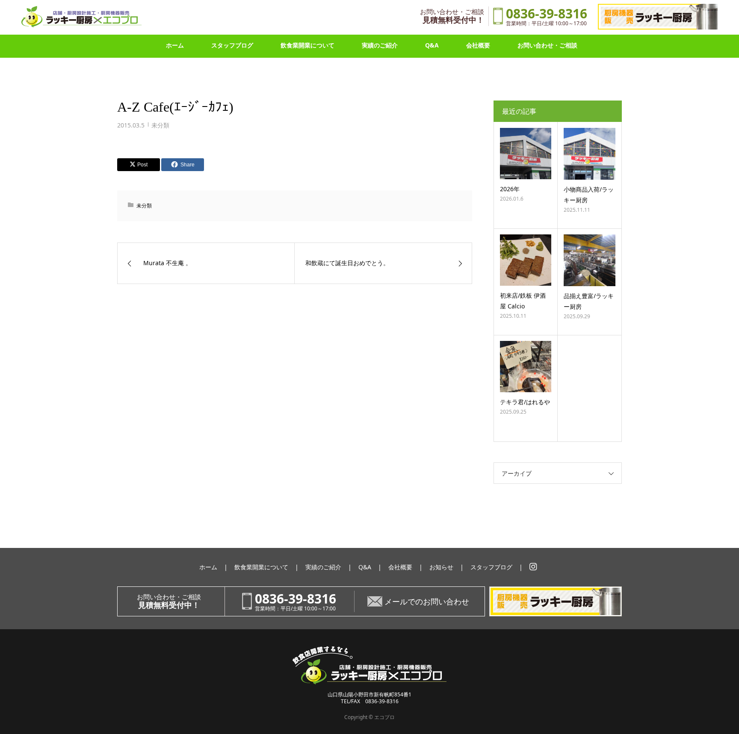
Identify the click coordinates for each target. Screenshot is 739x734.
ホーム (175, 45)
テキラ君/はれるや (525, 402)
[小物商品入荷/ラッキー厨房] (589, 154)
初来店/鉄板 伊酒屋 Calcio (523, 300)
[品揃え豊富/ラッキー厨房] (589, 260)
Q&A (432, 45)
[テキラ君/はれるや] (525, 366)
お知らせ (441, 567)
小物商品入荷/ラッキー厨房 (589, 194)
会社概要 (478, 45)
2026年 (510, 189)
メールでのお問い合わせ (426, 601)
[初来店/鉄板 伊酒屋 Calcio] (525, 260)
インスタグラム (533, 567)
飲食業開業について (307, 45)
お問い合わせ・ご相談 (547, 45)
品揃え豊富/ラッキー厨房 (589, 301)
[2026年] (525, 153)
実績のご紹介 (380, 45)
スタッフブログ (232, 45)
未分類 (160, 125)
